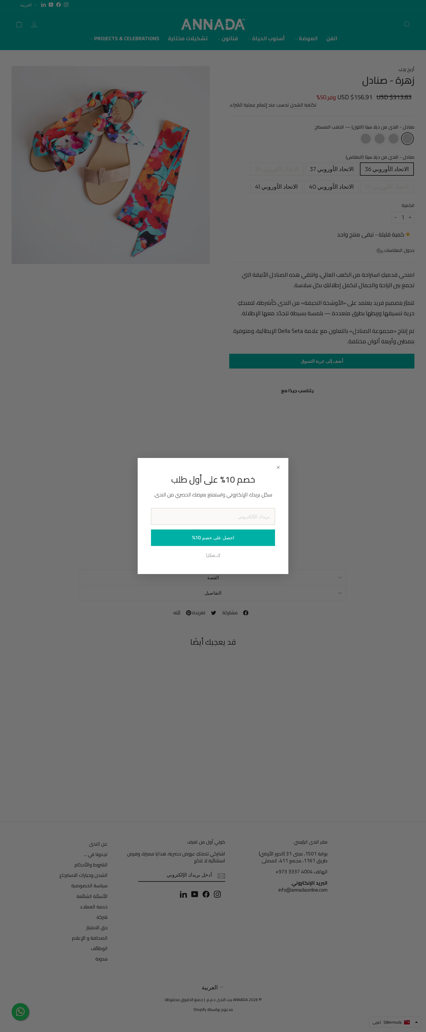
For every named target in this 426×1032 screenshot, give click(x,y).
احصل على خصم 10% (213, 537)
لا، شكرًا (213, 555)
